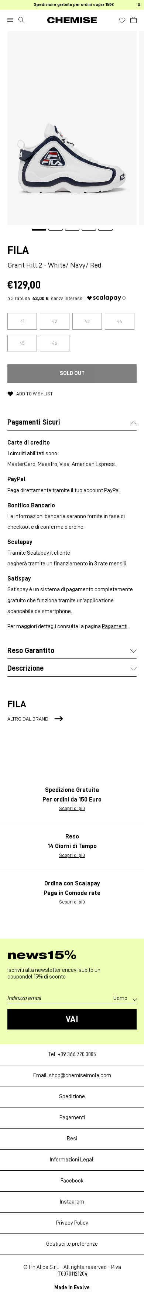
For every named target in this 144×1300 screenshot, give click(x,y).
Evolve (82, 1287)
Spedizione (72, 1096)
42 (54, 321)
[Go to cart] (133, 19)
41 (22, 321)
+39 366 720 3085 (77, 1054)
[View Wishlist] (122, 20)
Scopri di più (72, 808)
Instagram (72, 1202)
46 (54, 343)
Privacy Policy (72, 1223)
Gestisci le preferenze (72, 1244)
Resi (72, 1138)
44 (119, 321)
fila (18, 250)
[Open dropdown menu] (10, 20)
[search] (21, 20)
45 (22, 343)
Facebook (72, 1181)
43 (87, 321)
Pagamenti (114, 626)
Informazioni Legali (72, 1160)
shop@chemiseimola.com (80, 1075)
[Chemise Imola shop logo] (72, 20)
